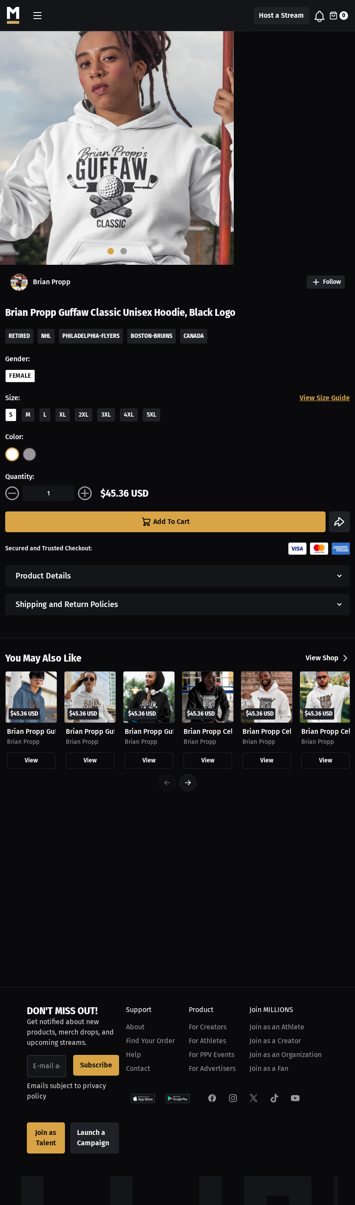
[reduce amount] (12, 493)
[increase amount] (85, 493)
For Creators (207, 1027)
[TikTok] (274, 1098)
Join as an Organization (285, 1055)
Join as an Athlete (276, 1027)
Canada (194, 336)
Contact (138, 1068)
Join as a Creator (275, 1041)
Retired (19, 336)
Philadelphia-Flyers (90, 336)
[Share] (339, 521)
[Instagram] (233, 1098)
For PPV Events (211, 1055)
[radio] (12, 454)
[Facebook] (212, 1098)
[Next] (188, 782)
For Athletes (207, 1041)
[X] (254, 1098)
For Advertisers (212, 1068)
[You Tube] (295, 1098)
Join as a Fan (268, 1068)
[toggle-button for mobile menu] (37, 15)
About (135, 1027)
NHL (46, 336)
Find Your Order (150, 1041)
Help (133, 1055)
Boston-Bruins (151, 336)
